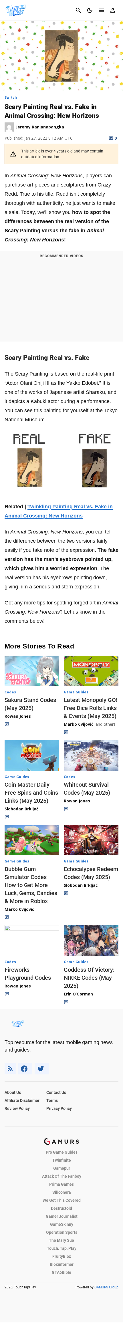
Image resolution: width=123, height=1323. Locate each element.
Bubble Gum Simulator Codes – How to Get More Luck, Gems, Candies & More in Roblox (31, 885)
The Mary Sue (61, 1240)
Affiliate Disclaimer (22, 1100)
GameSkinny (61, 1224)
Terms (52, 1100)
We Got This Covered (62, 1200)
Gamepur (61, 1168)
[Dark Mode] (90, 10)
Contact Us (56, 1092)
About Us (13, 1092)
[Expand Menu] (101, 10)
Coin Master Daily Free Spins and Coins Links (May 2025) (31, 792)
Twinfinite (61, 1160)
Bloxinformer (62, 1264)
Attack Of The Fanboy (61, 1176)
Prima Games (61, 1184)
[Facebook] (25, 1068)
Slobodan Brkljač (21, 809)
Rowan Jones (18, 716)
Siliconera (61, 1192)
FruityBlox (61, 1256)
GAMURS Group (106, 1287)
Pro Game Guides (62, 1152)
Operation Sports (61, 1232)
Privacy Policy (59, 1108)
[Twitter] (42, 1068)
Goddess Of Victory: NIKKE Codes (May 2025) (89, 977)
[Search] (78, 10)
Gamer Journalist (62, 1216)
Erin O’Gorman (78, 994)
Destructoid (61, 1208)
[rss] (10, 1068)
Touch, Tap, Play (61, 1248)
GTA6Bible (61, 1272)
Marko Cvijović (78, 724)
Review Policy (17, 1108)
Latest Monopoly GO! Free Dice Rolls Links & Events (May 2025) (90, 708)
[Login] (112, 10)
